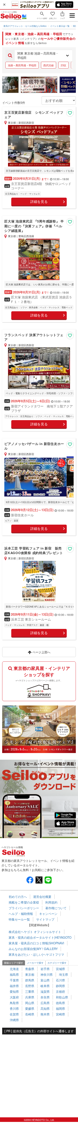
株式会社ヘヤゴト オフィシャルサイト (35, 932)
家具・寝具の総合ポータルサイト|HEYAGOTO (40, 937)
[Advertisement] (39, 1073)
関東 (75, 25)
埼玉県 (63, 974)
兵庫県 (29, 997)
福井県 (14, 986)
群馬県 (29, 980)
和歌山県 (62, 997)
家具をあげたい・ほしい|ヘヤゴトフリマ (36, 954)
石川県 (60, 980)
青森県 (29, 969)
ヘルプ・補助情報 (21, 913)
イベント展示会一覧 (60, 25)
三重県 (29, 991)
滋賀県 (45, 991)
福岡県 (60, 1008)
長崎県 (29, 1014)
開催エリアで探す (13, 962)
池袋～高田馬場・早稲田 (22, 65)
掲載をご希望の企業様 (24, 902)
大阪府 (14, 997)
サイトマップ (45, 919)
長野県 (29, 986)
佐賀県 (14, 1014)
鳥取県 (14, 1003)
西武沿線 (48, 65)
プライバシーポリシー (24, 908)
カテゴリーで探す (57, 962)
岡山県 (29, 1003)
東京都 (29, 974)
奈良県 (45, 997)
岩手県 (45, 969)
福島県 (14, 974)
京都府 (60, 991)
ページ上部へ (40, 652)
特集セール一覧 (19, 919)
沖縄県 (14, 1020)
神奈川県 (47, 974)
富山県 (45, 980)
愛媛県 (29, 1008)
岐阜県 (45, 986)
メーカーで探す (35, 962)
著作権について (56, 908)
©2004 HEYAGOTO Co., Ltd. (39, 1119)
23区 (63, 65)
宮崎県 (60, 1014)
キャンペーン (48, 913)
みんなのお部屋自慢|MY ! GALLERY (33, 949)
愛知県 (14, 991)
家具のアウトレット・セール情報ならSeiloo (25, 25)
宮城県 (60, 969)
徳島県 (60, 1003)
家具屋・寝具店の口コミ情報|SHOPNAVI (36, 943)
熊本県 (45, 1014)
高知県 (45, 1008)
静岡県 (60, 986)
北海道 (14, 969)
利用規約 (51, 902)
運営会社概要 (42, 896)
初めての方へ (18, 896)
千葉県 (14, 980)
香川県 (14, 1008)
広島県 (45, 1003)
